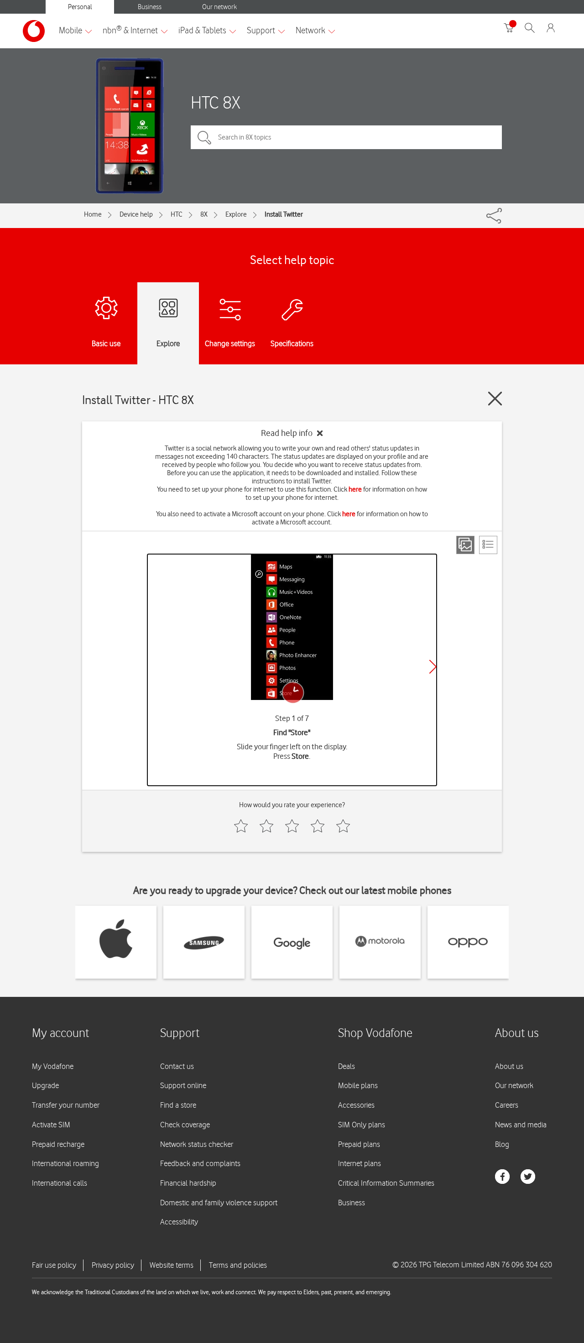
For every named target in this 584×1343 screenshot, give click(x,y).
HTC (176, 214)
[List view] (488, 545)
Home (93, 214)
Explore (236, 214)
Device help (136, 214)
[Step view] (465, 545)
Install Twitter (284, 214)
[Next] (433, 667)
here (355, 489)
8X (204, 214)
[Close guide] (495, 398)
